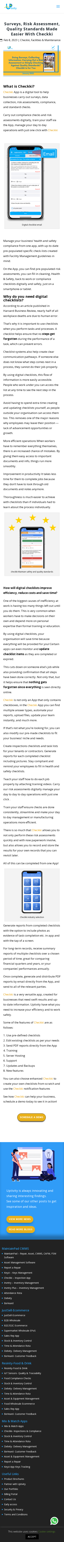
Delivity (8, 1298)
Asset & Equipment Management (21, 1398)
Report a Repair (12, 1267)
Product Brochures (14, 1478)
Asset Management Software (19, 1262)
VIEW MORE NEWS (20, 1219)
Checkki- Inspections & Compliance (22, 1431)
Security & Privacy (13, 1509)
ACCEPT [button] (32, 1536)
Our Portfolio (11, 1489)
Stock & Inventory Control (18, 1340)
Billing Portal (10, 1494)
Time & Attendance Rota (17, 1345)
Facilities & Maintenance (46, 40)
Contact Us (10, 1499)
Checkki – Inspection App (17, 1277)
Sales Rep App (11, 1335)
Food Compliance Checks (17, 1378)
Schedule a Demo (31, 1117)
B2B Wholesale (12, 1320)
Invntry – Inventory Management (21, 1282)
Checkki (25, 40)
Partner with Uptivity (15, 1484)
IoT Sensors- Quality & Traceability (22, 1373)
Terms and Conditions (16, 1514)
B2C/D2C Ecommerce (15, 1325)
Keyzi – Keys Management (18, 1272)
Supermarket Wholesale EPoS (20, 1330)
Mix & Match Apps (14, 1426)
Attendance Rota (13, 1293)
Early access (10, 1504)
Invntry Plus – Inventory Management (24, 1287)
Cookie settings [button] (46, 1531)
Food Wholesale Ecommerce (19, 1403)
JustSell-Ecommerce (14, 1315)
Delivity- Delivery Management (20, 1350)
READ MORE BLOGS (20, 1229)
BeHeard (8, 1303)
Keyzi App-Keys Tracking (17, 1466)
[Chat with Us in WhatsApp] (54, 1521)
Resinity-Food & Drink (15, 1368)
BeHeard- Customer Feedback (20, 1356)
